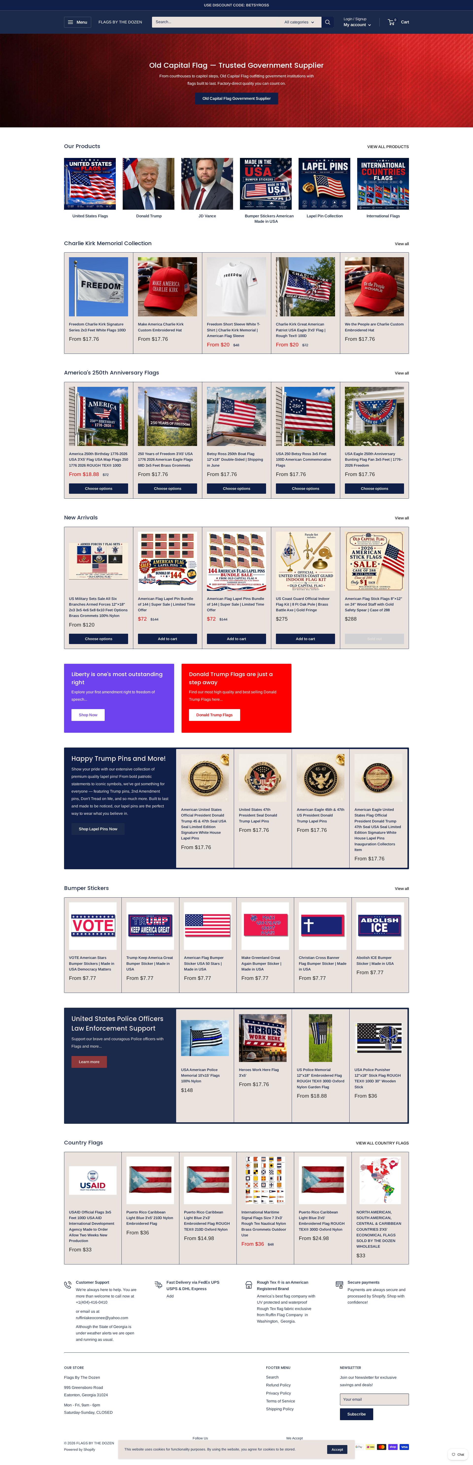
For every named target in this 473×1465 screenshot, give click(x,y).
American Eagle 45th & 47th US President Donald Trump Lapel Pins (320, 815)
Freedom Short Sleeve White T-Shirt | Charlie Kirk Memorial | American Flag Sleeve (233, 330)
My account (355, 24)
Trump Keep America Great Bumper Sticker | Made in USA (149, 963)
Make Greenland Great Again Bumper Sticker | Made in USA (261, 963)
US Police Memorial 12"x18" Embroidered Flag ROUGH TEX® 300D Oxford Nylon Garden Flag (320, 1078)
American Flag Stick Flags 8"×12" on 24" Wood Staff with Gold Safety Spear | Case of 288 (373, 604)
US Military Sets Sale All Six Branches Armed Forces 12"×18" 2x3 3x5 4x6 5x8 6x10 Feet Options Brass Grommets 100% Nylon (98, 607)
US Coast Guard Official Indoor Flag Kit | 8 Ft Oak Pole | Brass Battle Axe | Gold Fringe (303, 604)
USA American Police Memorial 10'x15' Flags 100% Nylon (200, 1075)
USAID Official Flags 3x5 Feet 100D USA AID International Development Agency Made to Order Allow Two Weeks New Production (91, 1226)
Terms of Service (280, 1401)
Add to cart (167, 639)
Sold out (374, 639)
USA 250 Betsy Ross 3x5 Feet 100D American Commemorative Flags (303, 459)
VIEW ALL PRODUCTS (388, 147)
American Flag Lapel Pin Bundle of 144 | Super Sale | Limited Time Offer (166, 604)
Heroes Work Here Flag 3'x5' (259, 1072)
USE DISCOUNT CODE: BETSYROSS (236, 5)
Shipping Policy (280, 1409)
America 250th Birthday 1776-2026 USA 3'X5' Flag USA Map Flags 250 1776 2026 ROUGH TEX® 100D (98, 459)
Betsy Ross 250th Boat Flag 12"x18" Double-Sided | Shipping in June (235, 459)
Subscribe (356, 1414)
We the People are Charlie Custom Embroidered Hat (374, 327)
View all (402, 244)
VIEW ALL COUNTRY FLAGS (383, 1143)
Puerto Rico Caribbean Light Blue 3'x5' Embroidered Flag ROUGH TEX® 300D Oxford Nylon (322, 1220)
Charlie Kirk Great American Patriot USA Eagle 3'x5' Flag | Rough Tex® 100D (300, 330)
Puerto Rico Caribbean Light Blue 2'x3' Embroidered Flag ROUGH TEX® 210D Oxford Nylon (207, 1220)
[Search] (327, 22)
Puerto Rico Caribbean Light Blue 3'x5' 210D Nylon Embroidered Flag (149, 1218)
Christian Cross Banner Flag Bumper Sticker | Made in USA (322, 963)
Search (272, 1377)
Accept (337, 1449)
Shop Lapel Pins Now (98, 829)
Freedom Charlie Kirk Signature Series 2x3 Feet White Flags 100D (97, 327)
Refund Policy (278, 1385)
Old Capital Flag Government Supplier (237, 98)
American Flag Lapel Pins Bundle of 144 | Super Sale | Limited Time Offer (235, 604)
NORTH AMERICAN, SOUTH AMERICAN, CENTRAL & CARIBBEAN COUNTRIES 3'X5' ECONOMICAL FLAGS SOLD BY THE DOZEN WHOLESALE (378, 1229)
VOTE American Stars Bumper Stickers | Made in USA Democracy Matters (91, 963)
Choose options (98, 488)
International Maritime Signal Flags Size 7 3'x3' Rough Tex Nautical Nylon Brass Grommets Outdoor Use (263, 1223)
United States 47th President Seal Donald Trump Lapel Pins (258, 815)
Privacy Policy (278, 1393)
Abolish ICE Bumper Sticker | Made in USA (375, 960)
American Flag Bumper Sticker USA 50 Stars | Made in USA (204, 963)
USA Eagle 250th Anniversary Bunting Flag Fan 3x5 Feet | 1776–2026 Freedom (374, 459)
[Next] (409, 186)
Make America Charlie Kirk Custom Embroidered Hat (161, 327)
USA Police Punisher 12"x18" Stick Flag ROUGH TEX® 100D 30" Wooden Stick (378, 1078)
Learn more (89, 1062)
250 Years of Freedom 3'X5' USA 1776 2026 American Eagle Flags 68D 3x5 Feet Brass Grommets (165, 459)
